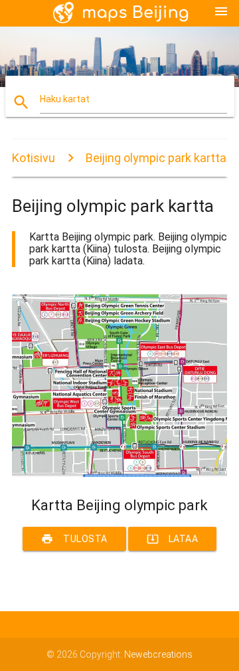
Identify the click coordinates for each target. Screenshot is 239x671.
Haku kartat (65, 99)
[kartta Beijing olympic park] (119, 473)
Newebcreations (158, 654)
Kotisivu (33, 158)
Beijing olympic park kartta (156, 158)
